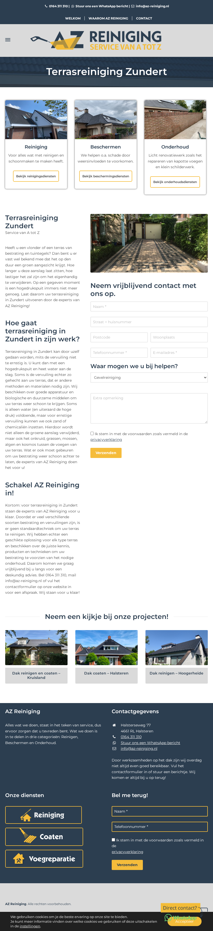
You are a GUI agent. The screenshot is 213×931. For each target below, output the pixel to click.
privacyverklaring (106, 439)
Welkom (73, 18)
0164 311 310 (58, 6)
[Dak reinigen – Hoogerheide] (176, 647)
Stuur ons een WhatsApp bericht (101, 6)
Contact (144, 18)
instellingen (30, 926)
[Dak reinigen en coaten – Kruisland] (36, 647)
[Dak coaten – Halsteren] (106, 647)
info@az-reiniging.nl (152, 6)
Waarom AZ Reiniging (108, 18)
